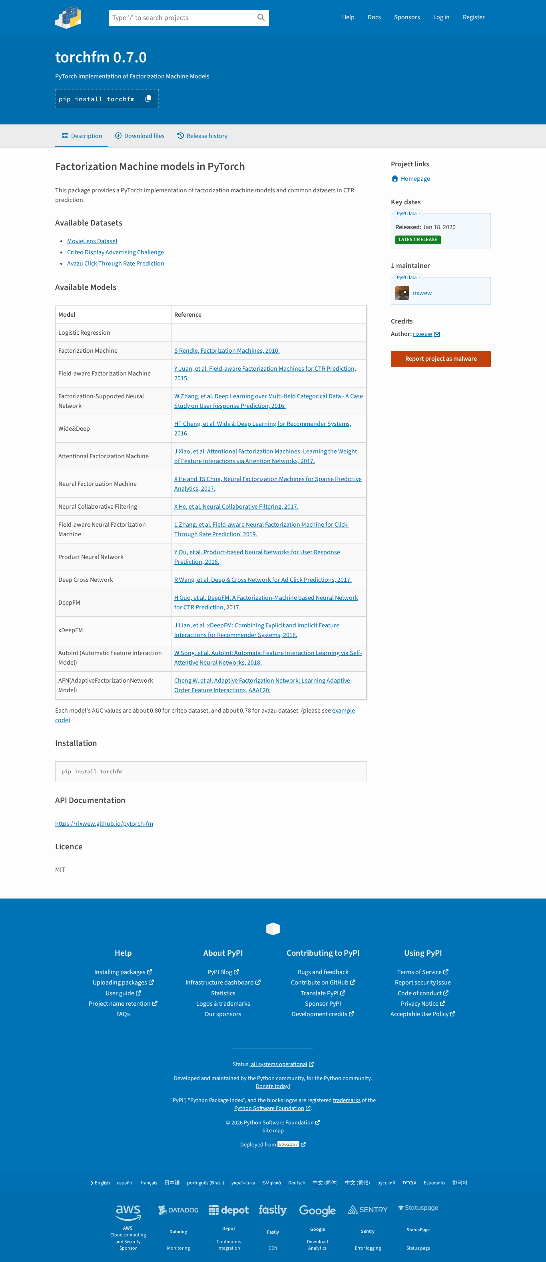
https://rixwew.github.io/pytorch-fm (104, 823)
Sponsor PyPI (323, 1003)
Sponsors (407, 17)
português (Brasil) (205, 1183)
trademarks (347, 1100)
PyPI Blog (219, 972)
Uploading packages (120, 982)
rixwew (422, 333)
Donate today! (273, 1086)
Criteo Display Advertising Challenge (115, 252)
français (149, 1183)
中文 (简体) (325, 1183)
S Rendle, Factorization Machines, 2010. (227, 350)
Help (348, 17)
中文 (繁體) (357, 1183)
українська (243, 1183)
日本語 (172, 1183)
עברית (409, 1183)
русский (386, 1183)
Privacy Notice (419, 1003)
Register (474, 17)
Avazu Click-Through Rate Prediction (115, 263)
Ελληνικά (271, 1183)
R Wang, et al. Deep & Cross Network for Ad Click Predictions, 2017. (263, 579)
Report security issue (423, 982)
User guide (120, 993)
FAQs (123, 1014)
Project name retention (120, 1003)
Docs (374, 17)
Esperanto (434, 1183)
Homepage (415, 178)
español (125, 1183)
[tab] (81, 136)
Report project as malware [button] (441, 358)
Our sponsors (223, 1014)
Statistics (223, 993)
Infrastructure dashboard (219, 982)
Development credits (319, 1014)
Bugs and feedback (323, 972)
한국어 (460, 1183)
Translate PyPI (320, 993)
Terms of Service (419, 972)
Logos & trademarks (223, 1003)
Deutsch (296, 1183)
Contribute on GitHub (320, 982)
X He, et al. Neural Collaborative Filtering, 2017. (236, 506)
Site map (273, 1130)
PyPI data (406, 213)
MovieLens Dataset (92, 241)
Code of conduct (420, 993)
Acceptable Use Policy (419, 1014)
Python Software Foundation (269, 1108)
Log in (441, 17)
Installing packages (119, 972)
